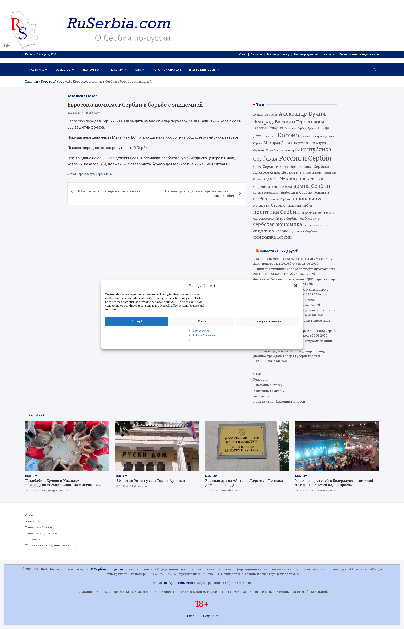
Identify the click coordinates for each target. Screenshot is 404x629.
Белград (263, 122)
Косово (288, 135)
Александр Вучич (302, 114)
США (257, 167)
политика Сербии (276, 212)
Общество (63, 69)
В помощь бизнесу (278, 54)
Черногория (293, 178)
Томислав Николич (311, 173)
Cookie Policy (201, 330)
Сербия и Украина (298, 167)
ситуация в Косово (270, 231)
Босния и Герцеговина (299, 121)
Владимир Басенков (55, 490)
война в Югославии (266, 192)
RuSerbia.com (92, 112)
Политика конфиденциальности (359, 54)
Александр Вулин (265, 114)
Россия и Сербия (305, 158)
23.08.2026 (301, 490)
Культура (117, 69)
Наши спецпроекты (202, 69)
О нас (242, 54)
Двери (312, 128)
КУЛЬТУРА (36, 415)
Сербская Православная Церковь (292, 169)
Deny (202, 321)
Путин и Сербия (289, 150)
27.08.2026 (31, 490)
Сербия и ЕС (104, 174)
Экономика (90, 69)
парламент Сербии (299, 205)
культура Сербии (269, 205)
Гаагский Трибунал (268, 128)
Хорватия (270, 179)
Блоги (139, 69)
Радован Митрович (324, 490)
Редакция (256, 54)
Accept (136, 321)
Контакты (329, 54)
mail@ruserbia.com (178, 583)
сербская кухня (310, 218)
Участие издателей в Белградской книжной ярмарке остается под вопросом (334, 483)
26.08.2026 (121, 486)
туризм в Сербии (303, 231)
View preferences (267, 321)
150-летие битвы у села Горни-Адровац (150, 481)
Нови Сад (272, 150)
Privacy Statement (204, 335)
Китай (270, 136)
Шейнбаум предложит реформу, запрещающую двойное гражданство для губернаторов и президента (290, 356)
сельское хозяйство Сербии (276, 218)
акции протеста (280, 187)
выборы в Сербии (297, 192)
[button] (296, 285)
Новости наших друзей (279, 251)
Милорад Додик (278, 143)
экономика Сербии (272, 237)
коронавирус (85, 174)
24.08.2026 (211, 490)
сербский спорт (315, 225)
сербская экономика (277, 224)
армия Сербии (312, 186)
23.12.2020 (73, 112)
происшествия (318, 212)
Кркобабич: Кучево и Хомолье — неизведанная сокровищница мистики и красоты (61, 485)
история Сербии (279, 199)
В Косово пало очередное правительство (110, 191)
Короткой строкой (167, 69)
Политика (36, 69)
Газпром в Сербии (295, 128)
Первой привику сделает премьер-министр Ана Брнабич (199, 193)
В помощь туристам (306, 54)
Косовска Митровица (314, 136)
